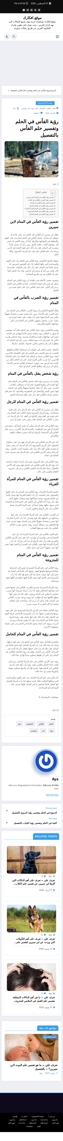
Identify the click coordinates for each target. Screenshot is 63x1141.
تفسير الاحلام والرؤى (45, 103)
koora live (44, 1120)
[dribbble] (31, 10)
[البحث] (14, 36)
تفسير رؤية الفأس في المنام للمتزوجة (40, 211)
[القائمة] (57, 36)
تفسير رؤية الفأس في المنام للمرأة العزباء (39, 208)
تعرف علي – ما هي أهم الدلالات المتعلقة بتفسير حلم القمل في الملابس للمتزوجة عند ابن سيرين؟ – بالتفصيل (34, 999)
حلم (36, 108)
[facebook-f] (39, 10)
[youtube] (23, 10)
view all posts (52, 795)
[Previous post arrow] (6, 811)
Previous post (51, 808)
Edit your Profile (50, 785)
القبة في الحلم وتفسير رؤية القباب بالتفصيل (35, 823)
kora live (22, 1123)
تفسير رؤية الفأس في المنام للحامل (41, 214)
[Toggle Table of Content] (51, 193)
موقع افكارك (32, 17)
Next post (53, 818)
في (29, 108)
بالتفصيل (42, 108)
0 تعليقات (36, 113)
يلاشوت (14, 1116)
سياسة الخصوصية (37, 1116)
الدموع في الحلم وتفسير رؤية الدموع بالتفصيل (34, 812)
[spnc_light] (7, 36)
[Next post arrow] (6, 823)
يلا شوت (55, 1120)
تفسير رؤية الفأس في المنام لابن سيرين (40, 197)
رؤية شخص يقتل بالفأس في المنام (42, 203)
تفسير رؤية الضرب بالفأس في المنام (40, 200)
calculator (29, 1126)
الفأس (48, 108)
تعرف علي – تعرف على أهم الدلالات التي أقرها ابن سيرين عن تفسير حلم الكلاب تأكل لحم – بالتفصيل (33, 882)
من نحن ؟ (51, 1116)
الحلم (54, 108)
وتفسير (24, 108)
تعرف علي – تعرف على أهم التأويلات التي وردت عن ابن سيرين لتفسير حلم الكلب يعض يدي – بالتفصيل (35, 940)
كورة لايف (55, 1123)
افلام (39, 1126)
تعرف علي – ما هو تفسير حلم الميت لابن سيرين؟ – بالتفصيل (33, 1067)
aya (14, 108)
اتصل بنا (24, 1116)
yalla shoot (22, 1120)
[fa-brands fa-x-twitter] (35, 10)
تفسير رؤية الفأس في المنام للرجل (41, 205)
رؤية (32, 108)
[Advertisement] (31, 62)
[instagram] (27, 10)
